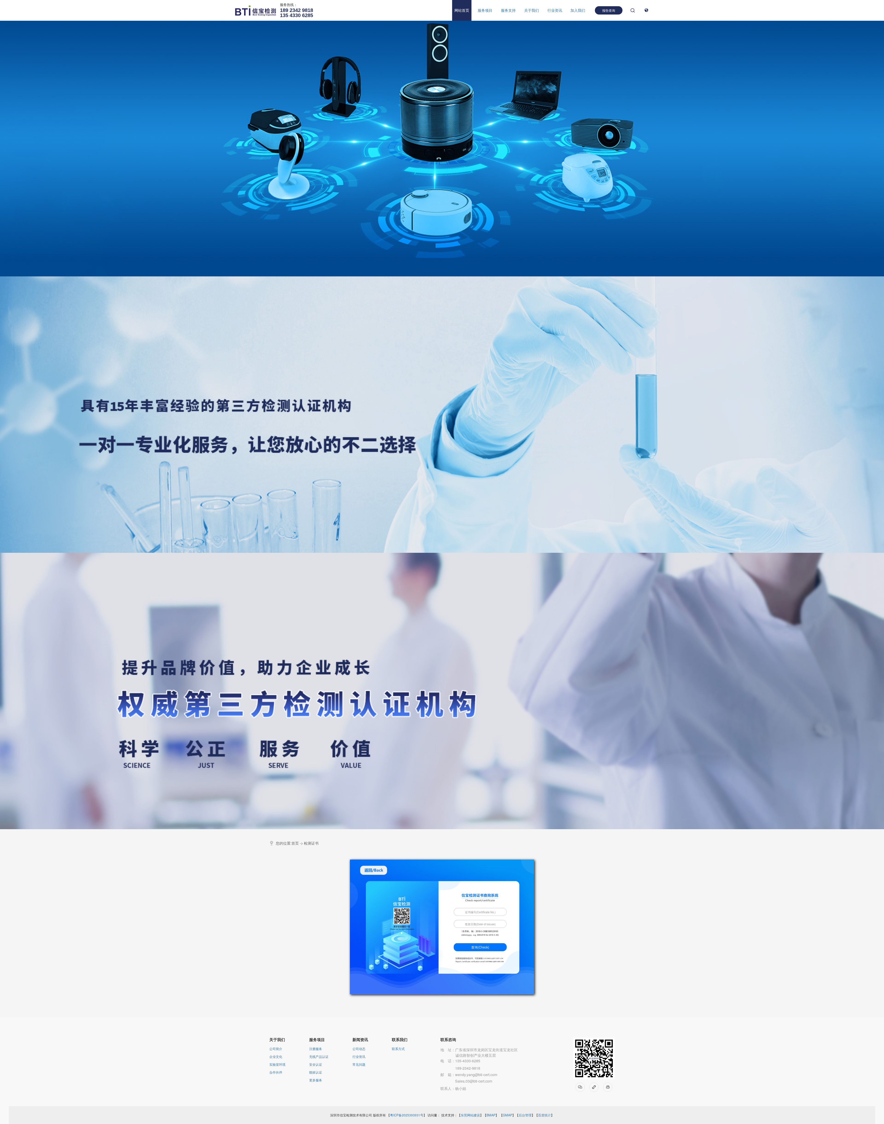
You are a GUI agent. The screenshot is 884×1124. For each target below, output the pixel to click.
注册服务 (315, 1049)
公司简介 (275, 1049)
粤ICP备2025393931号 (406, 1115)
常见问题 (358, 1065)
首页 (295, 843)
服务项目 (485, 10)
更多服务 (315, 1080)
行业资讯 (554, 10)
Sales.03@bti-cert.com (473, 1081)
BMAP (490, 1115)
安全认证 (315, 1065)
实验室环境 (277, 1065)
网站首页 (461, 10)
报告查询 (608, 10)
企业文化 (275, 1057)
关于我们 (531, 10)
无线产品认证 (319, 1057)
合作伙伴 (275, 1072)
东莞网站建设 (470, 1115)
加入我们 (577, 10)
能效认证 (315, 1072)
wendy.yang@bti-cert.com (476, 1074)
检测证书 (311, 843)
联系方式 (398, 1049)
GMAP (507, 1115)
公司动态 (358, 1049)
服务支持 (508, 10)
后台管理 (525, 1115)
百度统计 (544, 1115)
